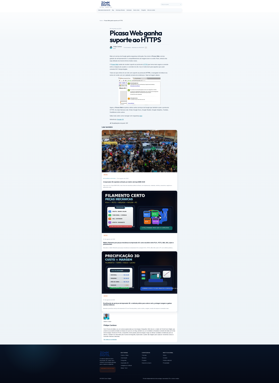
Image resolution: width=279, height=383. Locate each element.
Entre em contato (151, 10)
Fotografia (143, 10)
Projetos (144, 360)
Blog (113, 10)
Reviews (144, 358)
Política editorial (167, 360)
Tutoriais (144, 355)
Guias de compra (146, 363)
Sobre (164, 355)
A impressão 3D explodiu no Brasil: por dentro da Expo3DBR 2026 (124, 182)
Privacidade (166, 363)
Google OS (120, 119)
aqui (141, 116)
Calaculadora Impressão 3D (104, 10)
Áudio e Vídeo (124, 355)
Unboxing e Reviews (120, 10)
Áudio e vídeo (136, 10)
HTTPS (145, 64)
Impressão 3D (124, 363)
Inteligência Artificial (109, 178)
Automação (129, 10)
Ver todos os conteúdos (110, 339)
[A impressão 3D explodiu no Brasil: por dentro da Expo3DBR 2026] (139, 151)
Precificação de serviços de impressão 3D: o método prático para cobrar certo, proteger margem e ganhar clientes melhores (137, 304)
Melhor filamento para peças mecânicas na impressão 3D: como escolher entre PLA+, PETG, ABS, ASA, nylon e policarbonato (138, 243)
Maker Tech (124, 368)
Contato (165, 358)
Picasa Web (114, 64)
